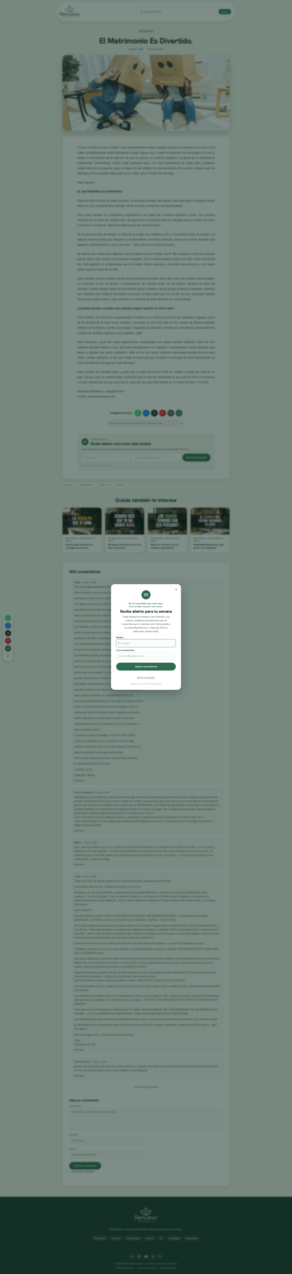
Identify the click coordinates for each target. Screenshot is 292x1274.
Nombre (120, 638)
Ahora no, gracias (146, 677)
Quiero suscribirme (146, 666)
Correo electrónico (125, 650)
